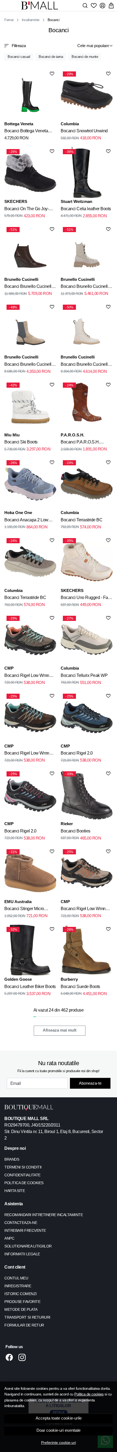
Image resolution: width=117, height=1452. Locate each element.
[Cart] (111, 5)
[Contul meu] (102, 5)
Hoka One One (18, 512)
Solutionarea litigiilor (28, 1246)
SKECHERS (15, 201)
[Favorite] (94, 5)
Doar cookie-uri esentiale (58, 1430)
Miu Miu (12, 435)
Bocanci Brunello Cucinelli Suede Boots (85, 287)
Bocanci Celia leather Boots (86, 208)
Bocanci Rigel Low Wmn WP (26, 676)
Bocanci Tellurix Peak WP (84, 675)
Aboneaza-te (90, 1083)
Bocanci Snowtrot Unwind (84, 131)
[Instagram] (23, 1357)
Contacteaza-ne (20, 1222)
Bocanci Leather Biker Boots (30, 986)
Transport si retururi (27, 1317)
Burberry (69, 979)
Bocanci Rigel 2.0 (77, 753)
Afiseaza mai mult (59, 1030)
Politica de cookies (89, 1394)
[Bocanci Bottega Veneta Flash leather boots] (30, 95)
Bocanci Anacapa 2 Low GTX (26, 521)
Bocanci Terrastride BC (81, 520)
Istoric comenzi (20, 1294)
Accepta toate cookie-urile (59, 1418)
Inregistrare (17, 1286)
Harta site (14, 1190)
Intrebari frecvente (25, 1230)
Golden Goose (18, 979)
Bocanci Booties (75, 831)
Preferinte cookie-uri (58, 1442)
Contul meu (16, 1278)
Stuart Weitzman (76, 201)
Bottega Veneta (18, 123)
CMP (9, 668)
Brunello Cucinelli (21, 279)
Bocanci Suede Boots (80, 986)
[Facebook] (10, 1357)
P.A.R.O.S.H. (72, 435)
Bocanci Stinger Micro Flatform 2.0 (24, 909)
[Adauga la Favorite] (52, 73)
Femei (9, 20)
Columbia (70, 123)
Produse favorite (22, 1301)
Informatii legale (22, 1254)
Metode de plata (21, 1309)
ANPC (9, 1238)
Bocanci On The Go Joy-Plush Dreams (26, 209)
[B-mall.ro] (41, 5)
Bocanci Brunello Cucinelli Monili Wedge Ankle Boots (28, 287)
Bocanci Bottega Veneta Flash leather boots (26, 132)
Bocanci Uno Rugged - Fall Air (85, 598)
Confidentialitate (22, 1175)
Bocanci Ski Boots (21, 442)
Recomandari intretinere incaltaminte (43, 1215)
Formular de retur (24, 1325)
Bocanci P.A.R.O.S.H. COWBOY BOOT (80, 443)
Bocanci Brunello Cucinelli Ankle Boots (85, 365)
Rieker (67, 823)
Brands (11, 1159)
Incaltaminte (30, 20)
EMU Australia (18, 901)
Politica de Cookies (24, 1183)
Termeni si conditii (23, 1167)
